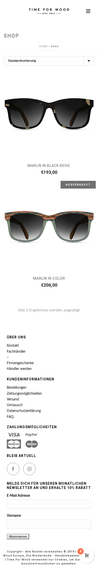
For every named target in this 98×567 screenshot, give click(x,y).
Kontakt (13, 345)
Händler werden (19, 369)
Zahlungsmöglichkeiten (24, 393)
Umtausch (15, 405)
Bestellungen (16, 387)
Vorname (14, 515)
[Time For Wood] (49, 11)
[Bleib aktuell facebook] (13, 469)
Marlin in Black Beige (49, 166)
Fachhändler (16, 351)
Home (43, 46)
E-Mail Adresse (18, 495)
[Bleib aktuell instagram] (29, 469)
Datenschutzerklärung (24, 411)
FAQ (10, 417)
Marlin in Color (49, 278)
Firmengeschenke (20, 363)
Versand (13, 399)
